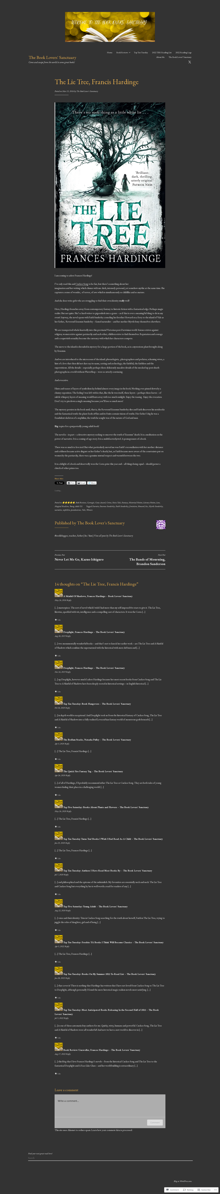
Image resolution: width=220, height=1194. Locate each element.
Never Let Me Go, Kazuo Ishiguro (79, 557)
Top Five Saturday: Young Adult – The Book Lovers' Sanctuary (95, 906)
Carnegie (90, 502)
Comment (155, 1122)
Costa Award (100, 502)
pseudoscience (76, 510)
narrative (58, 510)
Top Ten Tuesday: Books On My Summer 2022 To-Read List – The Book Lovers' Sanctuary (109, 974)
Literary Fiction (149, 502)
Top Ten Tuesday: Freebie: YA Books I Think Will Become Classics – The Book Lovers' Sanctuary (113, 942)
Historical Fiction (135, 502)
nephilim (66, 510)
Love (158, 502)
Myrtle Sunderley (156, 506)
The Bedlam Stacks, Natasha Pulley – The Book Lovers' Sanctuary (97, 739)
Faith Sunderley (122, 506)
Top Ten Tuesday (141, 52)
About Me (160, 57)
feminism (133, 506)
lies (146, 506)
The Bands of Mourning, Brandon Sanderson (147, 560)
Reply (69, 600)
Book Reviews (122, 52)
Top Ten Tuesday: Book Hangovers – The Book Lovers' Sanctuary (97, 703)
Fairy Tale (116, 502)
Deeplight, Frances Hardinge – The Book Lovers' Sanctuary (94, 632)
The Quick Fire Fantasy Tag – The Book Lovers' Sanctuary (93, 771)
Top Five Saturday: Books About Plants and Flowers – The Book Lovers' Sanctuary (106, 807)
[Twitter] (189, 61)
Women (89, 510)
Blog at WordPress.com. (183, 1181)
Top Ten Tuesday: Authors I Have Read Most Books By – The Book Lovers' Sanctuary (107, 870)
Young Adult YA (76, 506)
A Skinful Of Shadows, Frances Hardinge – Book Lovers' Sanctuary (98, 596)
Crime (108, 502)
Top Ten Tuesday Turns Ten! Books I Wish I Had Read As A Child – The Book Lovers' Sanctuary (113, 838)
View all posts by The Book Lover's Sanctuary (113, 535)
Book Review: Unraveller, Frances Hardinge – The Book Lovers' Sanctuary (101, 1050)
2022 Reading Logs (183, 52)
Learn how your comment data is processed (111, 1130)
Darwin (95, 506)
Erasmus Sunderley (107, 506)
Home (109, 52)
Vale (83, 510)
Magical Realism (62, 506)
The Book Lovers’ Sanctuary (180, 57)
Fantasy (125, 502)
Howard (141, 506)
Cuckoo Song (82, 283)
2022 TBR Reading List (162, 52)
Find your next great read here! (40, 1153)
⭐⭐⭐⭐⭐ (68, 502)
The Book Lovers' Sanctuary (52, 57)
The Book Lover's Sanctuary (87, 91)
